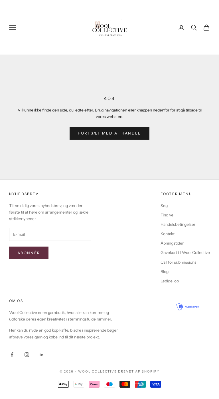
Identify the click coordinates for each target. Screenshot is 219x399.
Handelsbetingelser (178, 224)
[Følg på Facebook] (12, 354)
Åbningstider (172, 243)
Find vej (167, 215)
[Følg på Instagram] (27, 354)
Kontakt (168, 233)
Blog (165, 271)
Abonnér (28, 253)
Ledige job (170, 281)
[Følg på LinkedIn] (41, 354)
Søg (164, 205)
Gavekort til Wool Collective (185, 252)
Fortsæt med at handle (109, 133)
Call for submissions (178, 262)
